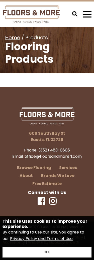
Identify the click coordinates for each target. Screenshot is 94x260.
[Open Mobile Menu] (87, 14)
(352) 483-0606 (54, 150)
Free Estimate (47, 184)
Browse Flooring (34, 168)
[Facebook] (41, 201)
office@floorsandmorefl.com (53, 156)
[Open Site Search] (75, 14)
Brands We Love (57, 176)
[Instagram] (53, 201)
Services (68, 168)
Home (12, 37)
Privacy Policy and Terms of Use (41, 239)
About (26, 176)
